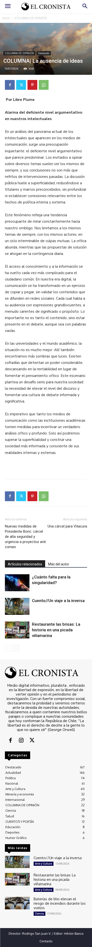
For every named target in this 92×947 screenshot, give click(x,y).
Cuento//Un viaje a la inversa (58, 600)
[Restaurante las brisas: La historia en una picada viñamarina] (17, 629)
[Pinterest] (32, 85)
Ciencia (39, 913)
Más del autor (58, 564)
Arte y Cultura (43, 863)
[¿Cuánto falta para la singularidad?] (17, 582)
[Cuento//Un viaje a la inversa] (17, 606)
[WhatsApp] (44, 85)
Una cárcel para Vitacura (67, 526)
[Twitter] (21, 85)
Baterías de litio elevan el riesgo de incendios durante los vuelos (60, 903)
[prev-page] (8, 648)
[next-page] (16, 648)
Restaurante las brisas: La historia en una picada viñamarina (56, 630)
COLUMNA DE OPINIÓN (30, 18)
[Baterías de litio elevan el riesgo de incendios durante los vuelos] (17, 903)
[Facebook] (10, 85)
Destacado (43, 53)
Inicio (6, 18)
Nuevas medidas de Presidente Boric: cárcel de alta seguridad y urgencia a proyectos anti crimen (25, 536)
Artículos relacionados (25, 564)
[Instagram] (21, 740)
